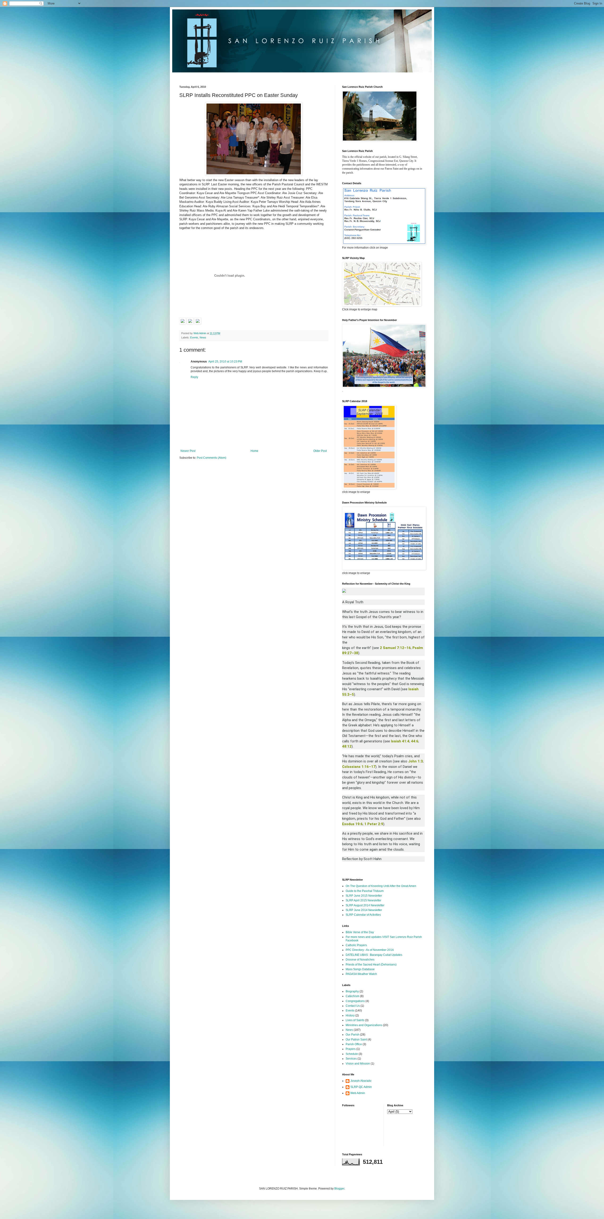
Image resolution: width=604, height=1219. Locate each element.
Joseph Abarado (360, 1080)
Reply (194, 377)
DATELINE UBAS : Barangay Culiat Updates (374, 955)
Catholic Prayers (356, 945)
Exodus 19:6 (352, 824)
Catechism (352, 996)
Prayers (351, 1049)
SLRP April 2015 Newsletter (363, 900)
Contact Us (353, 1005)
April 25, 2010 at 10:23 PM (225, 361)
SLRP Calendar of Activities (363, 914)
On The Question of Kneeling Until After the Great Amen (381, 886)
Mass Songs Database (360, 969)
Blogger (339, 1188)
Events (194, 337)
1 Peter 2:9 (373, 824)
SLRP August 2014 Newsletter (365, 905)
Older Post (320, 451)
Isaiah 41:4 (400, 741)
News (203, 337)
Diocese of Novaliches (360, 959)
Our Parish (352, 1034)
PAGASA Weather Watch (361, 974)
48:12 (347, 746)
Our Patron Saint (356, 1039)
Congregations (355, 1001)
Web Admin (357, 1093)
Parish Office (354, 1044)
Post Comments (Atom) (211, 457)
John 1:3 (415, 761)
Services (351, 1058)
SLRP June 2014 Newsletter (364, 910)
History (350, 1015)
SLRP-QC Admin (361, 1087)
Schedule (352, 1054)
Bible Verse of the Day (360, 932)
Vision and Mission (358, 1063)
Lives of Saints (355, 1020)
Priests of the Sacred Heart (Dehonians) (371, 964)
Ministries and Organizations (364, 1025)
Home (254, 451)
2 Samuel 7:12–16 (395, 648)
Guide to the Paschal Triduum (365, 891)
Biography (352, 991)
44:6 (414, 741)
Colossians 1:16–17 (358, 767)
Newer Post (187, 451)
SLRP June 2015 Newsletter (364, 895)
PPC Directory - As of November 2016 (370, 950)
